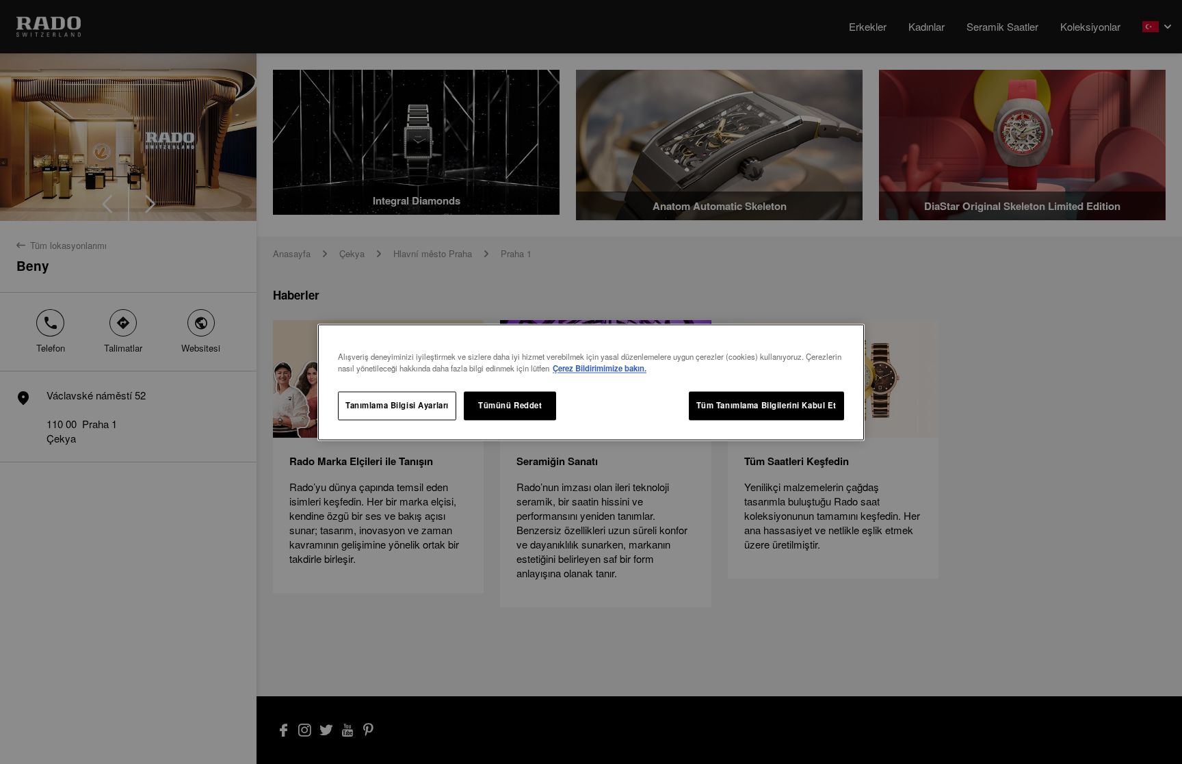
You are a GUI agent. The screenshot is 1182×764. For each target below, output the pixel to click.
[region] (591, 382)
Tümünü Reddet (510, 404)
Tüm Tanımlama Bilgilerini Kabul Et (766, 404)
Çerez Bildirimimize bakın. (599, 368)
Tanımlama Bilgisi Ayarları (397, 404)
